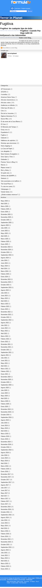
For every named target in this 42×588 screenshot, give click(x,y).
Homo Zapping (6, 146)
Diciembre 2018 (7, 442)
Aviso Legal (31, 578)
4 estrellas (5, 94)
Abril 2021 (5, 366)
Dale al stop (20, 581)
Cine (3, 110)
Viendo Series (6, 192)
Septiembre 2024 (7, 255)
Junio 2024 (5, 263)
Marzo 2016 (5, 531)
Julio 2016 (5, 520)
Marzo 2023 (5, 303)
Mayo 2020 (5, 396)
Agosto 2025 (6, 225)
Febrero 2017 (6, 501)
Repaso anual (6, 167)
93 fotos (10, 56)
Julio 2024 (5, 260)
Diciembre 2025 (7, 214)
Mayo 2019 (5, 428)
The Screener (22, 582)
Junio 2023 (5, 295)
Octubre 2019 (6, 414)
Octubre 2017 (6, 479)
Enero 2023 (5, 309)
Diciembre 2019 (7, 409)
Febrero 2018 (6, 469)
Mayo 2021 (5, 363)
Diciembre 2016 (7, 506)
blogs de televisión (14, 578)
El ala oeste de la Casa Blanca (11, 121)
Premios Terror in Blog (9, 162)
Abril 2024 (5, 268)
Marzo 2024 (6, 271)
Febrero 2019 (6, 436)
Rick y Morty (6, 170)
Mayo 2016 (6, 525)
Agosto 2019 (6, 420)
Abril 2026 (5, 203)
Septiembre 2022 (7, 320)
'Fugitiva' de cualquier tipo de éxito (16, 28)
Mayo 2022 (5, 331)
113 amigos (16, 56)
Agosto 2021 (6, 355)
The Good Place (7, 184)
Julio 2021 (5, 358)
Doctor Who (6, 119)
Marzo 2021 (5, 368)
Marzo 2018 (6, 466)
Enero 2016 (6, 536)
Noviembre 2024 (7, 249)
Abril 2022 (5, 333)
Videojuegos (6, 189)
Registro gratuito (25, 8)
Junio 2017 (5, 490)
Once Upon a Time (8, 157)
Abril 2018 (5, 463)
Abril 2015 (5, 561)
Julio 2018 (5, 455)
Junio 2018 (5, 458)
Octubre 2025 (6, 220)
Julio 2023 (5, 293)
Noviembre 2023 (7, 282)
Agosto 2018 (6, 452)
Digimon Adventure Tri (9, 116)
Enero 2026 (5, 211)
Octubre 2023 (6, 285)
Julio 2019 (5, 423)
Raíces (4, 165)
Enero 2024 (5, 276)
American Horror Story (9, 97)
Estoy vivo (5, 129)
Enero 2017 (6, 504)
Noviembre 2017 (7, 477)
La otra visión (14, 582)
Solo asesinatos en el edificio (11, 181)
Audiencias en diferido (9, 105)
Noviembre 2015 (7, 542)
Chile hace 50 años (8, 108)
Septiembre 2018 (7, 450)
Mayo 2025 (6, 233)
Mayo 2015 (5, 558)
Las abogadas (6, 151)
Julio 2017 (5, 488)
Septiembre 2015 (7, 547)
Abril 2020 (5, 398)
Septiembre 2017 (7, 482)
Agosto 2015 (6, 550)
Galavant (5, 138)
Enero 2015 (5, 569)
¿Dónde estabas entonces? (10, 194)
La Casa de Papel (7, 148)
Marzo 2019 (5, 433)
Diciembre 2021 (7, 344)
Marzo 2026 (5, 206)
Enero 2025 (5, 244)
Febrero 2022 (6, 339)
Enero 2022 (5, 341)
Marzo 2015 (5, 563)
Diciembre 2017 (7, 474)
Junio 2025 (5, 230)
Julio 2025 (5, 228)
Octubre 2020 (6, 382)
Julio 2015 (5, 552)
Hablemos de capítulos (9, 140)
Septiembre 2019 (7, 417)
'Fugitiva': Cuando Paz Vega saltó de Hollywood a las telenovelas (20, 33)
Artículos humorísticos (9, 100)
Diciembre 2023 (7, 279)
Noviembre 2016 (7, 509)
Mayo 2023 (5, 298)
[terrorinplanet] (4, 57)
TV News (32, 581)
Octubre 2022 (6, 317)
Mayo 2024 (5, 266)
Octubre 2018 (6, 447)
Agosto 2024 (6, 257)
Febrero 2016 (6, 534)
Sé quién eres (6, 173)
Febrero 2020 (6, 404)
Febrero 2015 (6, 566)
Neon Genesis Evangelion (10, 154)
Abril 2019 (5, 431)
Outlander (5, 159)
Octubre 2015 (6, 544)
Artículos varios (7, 102)
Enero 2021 (5, 374)
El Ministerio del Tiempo (9, 127)
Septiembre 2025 (7, 222)
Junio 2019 (5, 425)
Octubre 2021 (6, 350)
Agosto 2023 (6, 290)
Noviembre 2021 (7, 347)
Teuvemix (26, 581)
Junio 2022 (5, 328)
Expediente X (6, 132)
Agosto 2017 (6, 485)
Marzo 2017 (5, 498)
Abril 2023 (5, 301)
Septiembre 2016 (7, 515)
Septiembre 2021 (7, 352)
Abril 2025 (5, 236)
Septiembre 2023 (7, 287)
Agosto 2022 (6, 322)
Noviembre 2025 (7, 217)
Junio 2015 (5, 555)
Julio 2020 (5, 390)
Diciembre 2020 (7, 377)
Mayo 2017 (5, 493)
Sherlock (4, 178)
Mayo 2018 (5, 460)
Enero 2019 (5, 439)
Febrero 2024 (6, 274)
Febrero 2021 (6, 371)
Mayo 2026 (5, 201)
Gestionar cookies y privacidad (16, 579)
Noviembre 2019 (7, 412)
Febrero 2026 (6, 209)
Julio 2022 (5, 325)
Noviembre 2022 (7, 314)
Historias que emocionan (10, 143)
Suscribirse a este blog (9, 48)
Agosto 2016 (6, 517)
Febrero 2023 (6, 306)
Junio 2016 (5, 523)
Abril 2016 (5, 528)
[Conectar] (12, 8)
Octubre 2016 (6, 512)
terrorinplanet (12, 53)
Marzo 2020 (5, 401)
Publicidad (29, 579)
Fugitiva (4, 135)
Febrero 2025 (6, 241)
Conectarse (17, 8)
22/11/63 (4, 92)
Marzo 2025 (5, 239)
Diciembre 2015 (7, 539)
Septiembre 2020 (7, 385)
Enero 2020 (5, 406)
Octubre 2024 (6, 252)
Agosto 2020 (6, 387)
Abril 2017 (5, 496)
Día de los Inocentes (9, 113)
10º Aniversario (6, 89)
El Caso (4, 124)
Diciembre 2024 (7, 247)
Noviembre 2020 (7, 379)
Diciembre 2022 (7, 312)
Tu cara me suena (8, 186)
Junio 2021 (5, 360)
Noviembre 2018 (7, 444)
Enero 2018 (5, 471)
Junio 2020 (5, 393)
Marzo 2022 (5, 336)
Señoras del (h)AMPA (8, 175)
